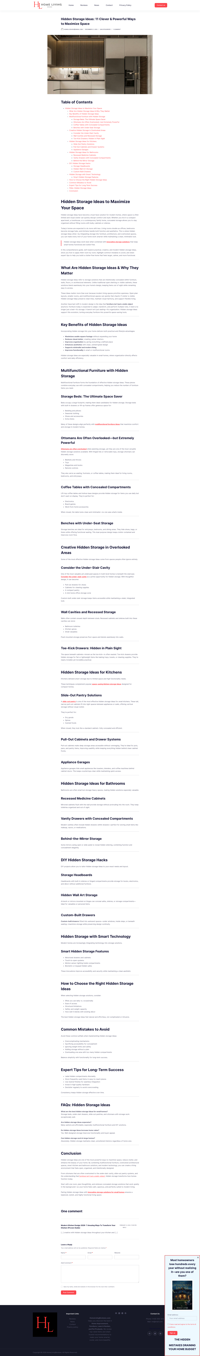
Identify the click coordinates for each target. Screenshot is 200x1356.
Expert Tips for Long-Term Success (83, 185)
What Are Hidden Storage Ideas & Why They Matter (89, 111)
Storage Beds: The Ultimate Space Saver (89, 119)
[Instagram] (122, 1313)
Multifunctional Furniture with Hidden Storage (87, 116)
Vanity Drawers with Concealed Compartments (92, 158)
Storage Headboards (81, 166)
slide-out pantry (69, 701)
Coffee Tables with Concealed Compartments (91, 125)
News (96, 5)
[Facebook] (116, 1313)
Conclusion (73, 191)
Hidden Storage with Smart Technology (85, 174)
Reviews (84, 5)
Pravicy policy (72, 1327)
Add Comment (67, 1263)
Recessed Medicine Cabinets (84, 155)
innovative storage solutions (118, 242)
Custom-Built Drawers (82, 172)
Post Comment (68, 1292)
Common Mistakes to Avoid (80, 183)
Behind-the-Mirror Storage (83, 161)
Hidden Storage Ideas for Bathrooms (83, 152)
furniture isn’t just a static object (92, 1176)
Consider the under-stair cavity (74, 577)
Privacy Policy (125, 5)
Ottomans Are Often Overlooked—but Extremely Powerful (96, 122)
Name (63, 1253)
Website (117, 1253)
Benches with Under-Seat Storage (86, 128)
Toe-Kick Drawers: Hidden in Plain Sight (89, 138)
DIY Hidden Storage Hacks (79, 163)
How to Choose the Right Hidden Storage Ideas (88, 180)
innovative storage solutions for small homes (106, 1192)
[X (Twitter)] (119, 1313)
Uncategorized (105, 29)
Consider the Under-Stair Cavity (86, 133)
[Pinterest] (125, 1313)
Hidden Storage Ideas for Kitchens (82, 141)
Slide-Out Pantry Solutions (83, 144)
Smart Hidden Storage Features (85, 177)
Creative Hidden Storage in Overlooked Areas (87, 130)
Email (90, 1253)
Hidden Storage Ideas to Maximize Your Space (83, 108)
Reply (124, 1227)
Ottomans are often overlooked (74, 449)
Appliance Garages (80, 150)
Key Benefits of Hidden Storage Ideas (84, 114)
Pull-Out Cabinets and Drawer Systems (88, 147)
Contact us (161, 5)
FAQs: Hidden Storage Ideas (80, 188)
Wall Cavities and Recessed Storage (87, 136)
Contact (109, 5)
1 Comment (117, 29)
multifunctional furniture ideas (107, 424)
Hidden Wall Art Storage (83, 169)
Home (71, 5)
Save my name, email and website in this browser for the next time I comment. (89, 1287)
